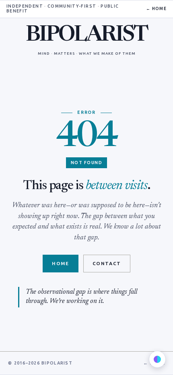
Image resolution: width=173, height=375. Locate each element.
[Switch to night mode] (157, 359)
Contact (107, 263)
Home (60, 263)
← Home (156, 8)
